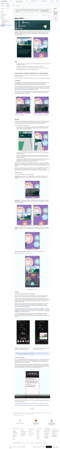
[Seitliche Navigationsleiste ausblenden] (10, 447)
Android (14, 430)
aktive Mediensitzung (18, 88)
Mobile (7, 3)
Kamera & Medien (23, 434)
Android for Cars (31, 434)
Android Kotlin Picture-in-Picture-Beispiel (22, 403)
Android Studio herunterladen (46, 436)
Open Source (15, 435)
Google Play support (55, 433)
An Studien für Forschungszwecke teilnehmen (55, 436)
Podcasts (14, 439)
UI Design (3, 3)
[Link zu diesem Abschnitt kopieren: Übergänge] (20, 292)
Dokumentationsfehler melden (55, 432)
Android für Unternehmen (15, 432)
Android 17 (37, 430)
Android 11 (37, 438)
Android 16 (37, 431)
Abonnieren (49, 446)
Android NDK (46, 438)
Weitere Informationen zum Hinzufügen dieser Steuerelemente (28, 89)
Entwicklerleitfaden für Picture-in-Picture (42, 405)
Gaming (22, 430)
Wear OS (30, 431)
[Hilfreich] (48, 15)
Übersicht (2, 5)
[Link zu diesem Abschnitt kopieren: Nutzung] (20, 119)
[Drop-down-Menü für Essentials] (13, 1)
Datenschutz (22, 435)
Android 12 (37, 437)
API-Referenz (46, 434)
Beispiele (18, 5)
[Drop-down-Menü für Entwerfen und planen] (24, 1)
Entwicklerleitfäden (47, 433)
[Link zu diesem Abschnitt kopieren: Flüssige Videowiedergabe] (25, 357)
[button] (5, 11)
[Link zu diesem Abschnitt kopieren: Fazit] (18, 61)
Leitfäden (8, 5)
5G (21, 437)
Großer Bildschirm (31, 430)
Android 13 (37, 435)
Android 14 (37, 434)
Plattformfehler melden (55, 430)
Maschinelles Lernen (23, 431)
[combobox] (35, 1)
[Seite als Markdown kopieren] (27, 18)
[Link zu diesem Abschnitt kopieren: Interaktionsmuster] (23, 172)
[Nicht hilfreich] (49, 15)
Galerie (13, 5)
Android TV (30, 435)
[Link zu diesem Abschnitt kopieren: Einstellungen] (21, 80)
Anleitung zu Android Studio (47, 431)
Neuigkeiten (14, 436)
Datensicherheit (15, 433)
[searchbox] (6, 8)
